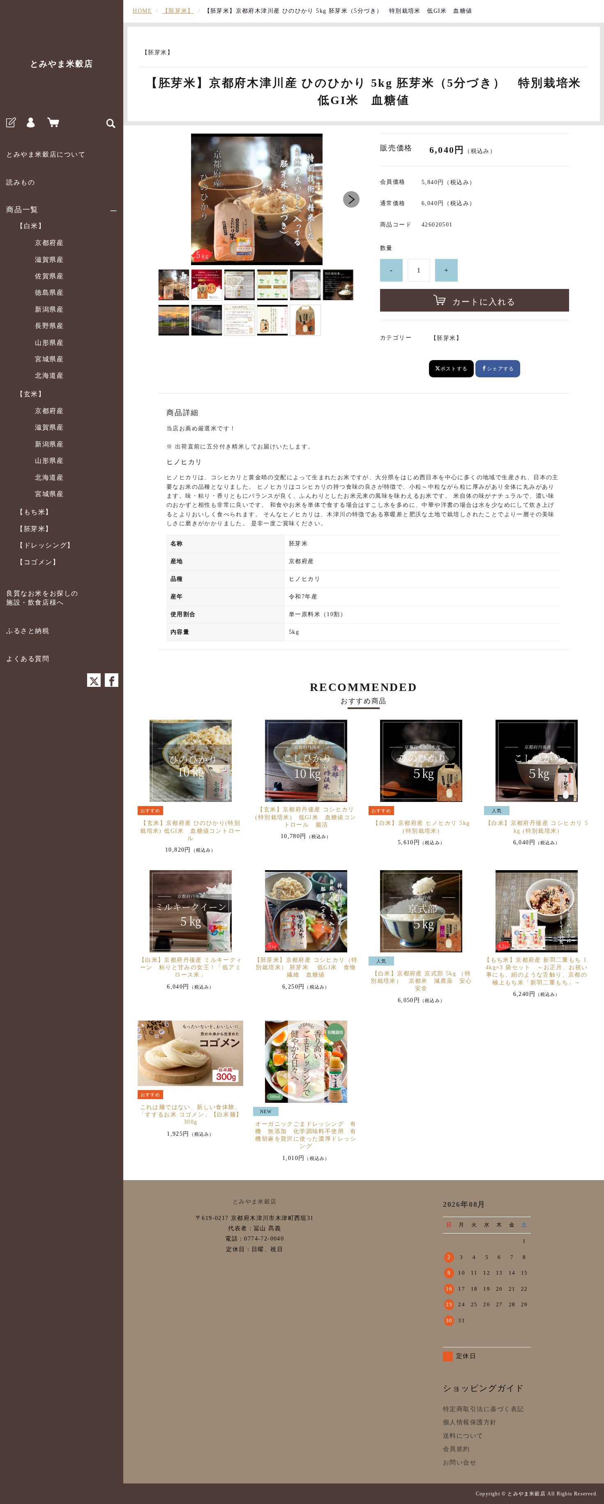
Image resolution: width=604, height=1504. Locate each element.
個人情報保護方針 (470, 1422)
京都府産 (49, 242)
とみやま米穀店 (61, 63)
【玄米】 (30, 393)
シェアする (500, 369)
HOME (142, 11)
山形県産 (49, 342)
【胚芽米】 (34, 528)
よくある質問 (28, 658)
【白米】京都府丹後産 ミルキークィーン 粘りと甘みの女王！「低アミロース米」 (190, 967)
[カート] (51, 123)
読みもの (20, 182)
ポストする (454, 369)
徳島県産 (49, 292)
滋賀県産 (49, 259)
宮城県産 (49, 359)
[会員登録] (10, 123)
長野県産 (49, 325)
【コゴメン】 (38, 562)
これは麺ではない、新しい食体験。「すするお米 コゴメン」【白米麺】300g (190, 1114)
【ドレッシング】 (45, 545)
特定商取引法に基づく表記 (483, 1409)
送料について (463, 1435)
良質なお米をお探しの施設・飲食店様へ (42, 598)
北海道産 (49, 375)
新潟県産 (49, 309)
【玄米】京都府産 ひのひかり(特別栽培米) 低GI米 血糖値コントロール (190, 830)
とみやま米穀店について (46, 154)
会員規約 (456, 1449)
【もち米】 (34, 511)
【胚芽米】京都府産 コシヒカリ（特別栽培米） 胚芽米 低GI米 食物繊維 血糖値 (306, 967)
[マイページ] (31, 123)
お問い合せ (460, 1462)
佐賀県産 (49, 276)
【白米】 (30, 225)
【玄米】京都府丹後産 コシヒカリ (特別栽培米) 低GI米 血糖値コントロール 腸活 (305, 816)
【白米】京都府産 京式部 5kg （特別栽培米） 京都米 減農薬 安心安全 (421, 980)
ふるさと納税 (28, 630)
